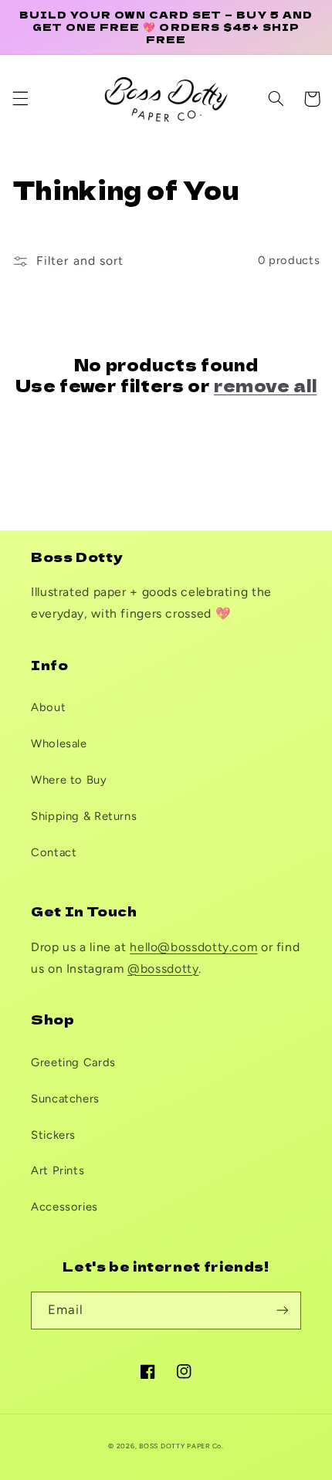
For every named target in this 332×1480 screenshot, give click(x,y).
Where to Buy (69, 780)
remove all (265, 385)
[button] (20, 99)
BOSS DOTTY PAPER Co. (181, 1446)
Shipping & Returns (84, 816)
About (48, 707)
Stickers (53, 1135)
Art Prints (57, 1170)
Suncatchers (65, 1099)
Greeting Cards (73, 1062)
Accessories (64, 1207)
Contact (53, 852)
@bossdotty (162, 968)
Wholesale (59, 743)
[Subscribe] (282, 1310)
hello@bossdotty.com (193, 947)
